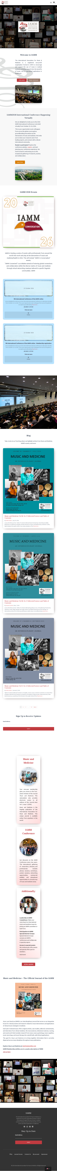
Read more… (35, 304)
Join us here (6, 1052)
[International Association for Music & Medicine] (5, 2)
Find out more (28, 310)
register (29, 147)
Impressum (44, 1154)
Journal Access (18, 1154)
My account (36, 1154)
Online (28, 314)
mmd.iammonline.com (29, 1046)
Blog (11, 1154)
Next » (35, 707)
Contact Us (28, 1154)
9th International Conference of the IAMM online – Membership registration (28, 343)
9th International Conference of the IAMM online (28, 299)
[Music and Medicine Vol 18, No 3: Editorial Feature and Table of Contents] (28, 480)
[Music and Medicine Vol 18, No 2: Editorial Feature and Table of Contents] (28, 565)
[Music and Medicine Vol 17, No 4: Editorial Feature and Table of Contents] (28, 650)
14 (31, 707)
